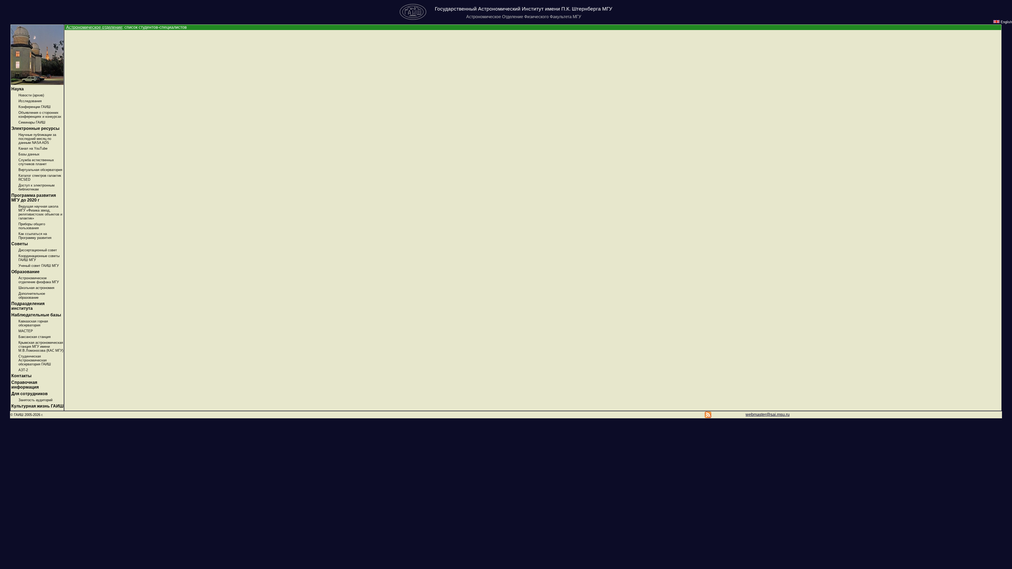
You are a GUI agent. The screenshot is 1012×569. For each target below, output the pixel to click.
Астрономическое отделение (94, 27)
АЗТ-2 (23, 370)
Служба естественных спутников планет (36, 162)
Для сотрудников (29, 393)
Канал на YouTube (32, 148)
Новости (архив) (31, 95)
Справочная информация (25, 384)
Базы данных (29, 154)
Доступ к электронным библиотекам (36, 187)
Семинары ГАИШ (31, 122)
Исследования (30, 101)
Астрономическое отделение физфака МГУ (38, 280)
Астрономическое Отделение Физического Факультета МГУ (523, 16)
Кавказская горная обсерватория (33, 323)
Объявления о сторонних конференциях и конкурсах (39, 115)
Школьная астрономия (36, 288)
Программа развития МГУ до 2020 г (33, 197)
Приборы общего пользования (31, 226)
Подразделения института (28, 306)
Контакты (21, 376)
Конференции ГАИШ (34, 107)
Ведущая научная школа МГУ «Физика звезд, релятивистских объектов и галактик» (40, 212)
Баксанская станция (34, 337)
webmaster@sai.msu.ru (768, 414)
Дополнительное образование (31, 296)
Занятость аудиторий (35, 400)
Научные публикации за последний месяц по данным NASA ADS (37, 139)
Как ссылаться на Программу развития (34, 236)
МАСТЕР (25, 331)
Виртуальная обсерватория (40, 170)
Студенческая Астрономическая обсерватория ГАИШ (34, 360)
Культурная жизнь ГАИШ (37, 406)
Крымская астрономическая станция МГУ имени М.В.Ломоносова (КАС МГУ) (40, 346)
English (1006, 22)
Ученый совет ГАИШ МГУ (38, 266)
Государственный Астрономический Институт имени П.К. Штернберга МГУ (523, 9)
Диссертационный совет (37, 250)
